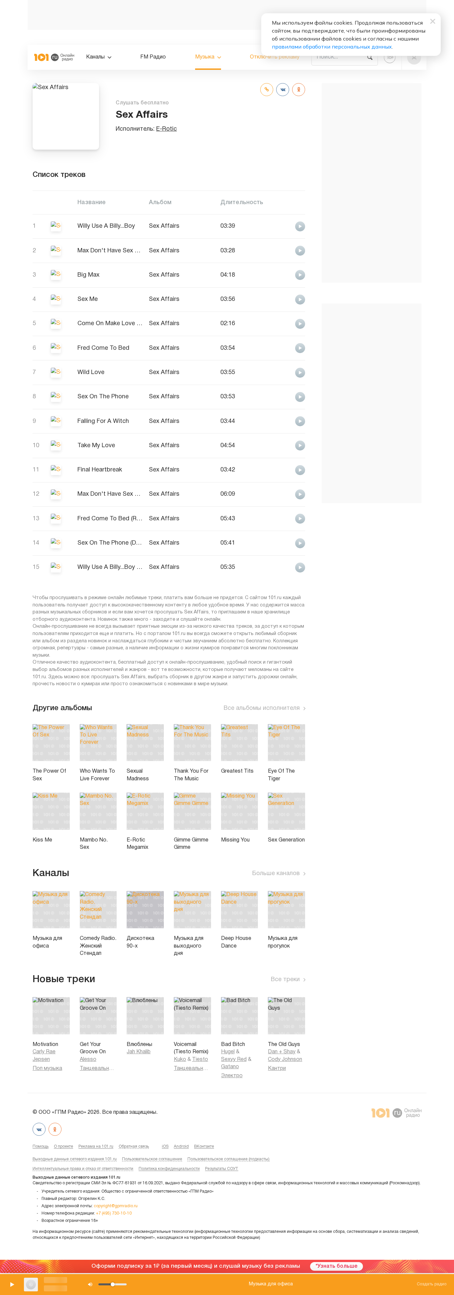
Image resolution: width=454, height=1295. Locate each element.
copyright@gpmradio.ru (116, 1206)
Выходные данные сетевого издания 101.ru (75, 1159)
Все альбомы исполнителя (262, 708)
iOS (165, 1146)
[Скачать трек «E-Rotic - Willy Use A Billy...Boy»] (282, 225)
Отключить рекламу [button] (274, 57)
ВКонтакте (204, 1146)
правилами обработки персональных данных (332, 46)
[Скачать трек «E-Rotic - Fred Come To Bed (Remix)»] (282, 518)
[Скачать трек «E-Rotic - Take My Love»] (282, 445)
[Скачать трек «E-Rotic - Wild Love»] (282, 372)
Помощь (41, 1146)
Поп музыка (47, 1068)
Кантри (277, 1068)
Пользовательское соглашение (152, 1159)
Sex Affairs (164, 226)
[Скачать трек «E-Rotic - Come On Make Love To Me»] (282, 323)
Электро (232, 1076)
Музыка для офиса (271, 1284)
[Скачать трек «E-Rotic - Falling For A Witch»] (282, 421)
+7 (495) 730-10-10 (114, 1213)
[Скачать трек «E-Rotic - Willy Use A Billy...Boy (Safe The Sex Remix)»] (282, 567)
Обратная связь (134, 1146)
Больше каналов (276, 873)
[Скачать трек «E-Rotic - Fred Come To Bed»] (282, 347)
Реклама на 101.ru (95, 1146)
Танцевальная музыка (98, 1068)
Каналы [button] (95, 57)
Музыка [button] (204, 57)
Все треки (285, 979)
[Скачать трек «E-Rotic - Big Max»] (282, 274)
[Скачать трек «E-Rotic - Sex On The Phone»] (282, 396)
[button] (414, 57)
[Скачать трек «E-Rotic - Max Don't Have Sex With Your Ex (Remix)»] (282, 493)
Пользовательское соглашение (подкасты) (228, 1159)
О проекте (63, 1146)
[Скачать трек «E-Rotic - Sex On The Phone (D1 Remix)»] (282, 542)
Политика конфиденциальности (169, 1169)
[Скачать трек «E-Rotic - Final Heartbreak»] (282, 469)
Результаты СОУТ (221, 1169)
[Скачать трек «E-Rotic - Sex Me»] (282, 299)
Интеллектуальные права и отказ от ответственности (83, 1169)
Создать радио (431, 1284)
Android (181, 1146)
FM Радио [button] (153, 57)
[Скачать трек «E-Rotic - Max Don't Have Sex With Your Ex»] (282, 250)
